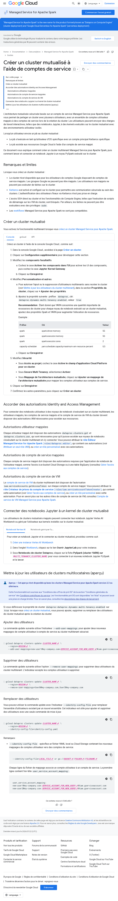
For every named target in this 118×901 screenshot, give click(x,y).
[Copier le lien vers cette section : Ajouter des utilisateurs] (37, 622)
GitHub (64, 845)
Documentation (18, 52)
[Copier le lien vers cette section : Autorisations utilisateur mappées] (51, 427)
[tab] (10, 236)
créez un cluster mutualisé (37, 610)
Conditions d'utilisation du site (62, 877)
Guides (10, 55)
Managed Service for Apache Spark (32, 12)
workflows (19, 210)
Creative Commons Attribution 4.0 (79, 820)
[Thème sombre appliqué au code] (106, 639)
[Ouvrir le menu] (4, 3)
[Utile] (108, 52)
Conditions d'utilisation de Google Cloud (96, 877)
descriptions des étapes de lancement (81, 599)
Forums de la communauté (44, 845)
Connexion (109, 3)
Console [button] (10, 237)
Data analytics (34, 52)
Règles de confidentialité (35, 877)
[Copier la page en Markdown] (83, 69)
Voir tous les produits (12, 845)
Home (5, 52)
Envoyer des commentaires (97, 63)
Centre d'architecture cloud (73, 862)
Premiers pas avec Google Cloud (69, 851)
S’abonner (49, 887)
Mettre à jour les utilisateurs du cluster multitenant (48, 288)
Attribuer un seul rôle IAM (16, 447)
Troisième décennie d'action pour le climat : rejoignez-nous (31, 881)
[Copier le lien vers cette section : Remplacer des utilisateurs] (41, 699)
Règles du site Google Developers (82, 823)
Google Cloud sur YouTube (101, 859)
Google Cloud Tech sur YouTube (99, 865)
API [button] (33, 237)
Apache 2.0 (34, 823)
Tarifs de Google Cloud (13, 850)
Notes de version (39, 855)
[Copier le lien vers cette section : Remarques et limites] (39, 165)
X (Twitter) (94, 855)
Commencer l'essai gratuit (98, 12)
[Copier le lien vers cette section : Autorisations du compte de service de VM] (63, 477)
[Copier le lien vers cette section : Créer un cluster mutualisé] (48, 222)
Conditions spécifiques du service (35, 595)
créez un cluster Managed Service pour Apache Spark (86, 229)
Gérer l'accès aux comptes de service (45, 493)
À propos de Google (12, 877)
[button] (23, 236)
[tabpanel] (59, 317)
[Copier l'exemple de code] (111, 639)
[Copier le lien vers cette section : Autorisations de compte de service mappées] (67, 455)
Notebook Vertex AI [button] (15, 529)
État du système (39, 859)
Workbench (32, 547)
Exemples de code (69, 857)
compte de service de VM (20, 482)
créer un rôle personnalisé (47, 447)
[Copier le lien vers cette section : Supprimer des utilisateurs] (41, 661)
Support (35, 850)
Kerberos (14, 190)
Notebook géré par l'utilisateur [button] (44, 529)
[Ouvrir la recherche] (73, 3)
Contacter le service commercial (12, 860)
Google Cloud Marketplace (15, 855)
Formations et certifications (73, 866)
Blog (91, 845)
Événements (95, 850)
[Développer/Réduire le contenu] (21, 77)
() (52, 489)
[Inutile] (112, 52)
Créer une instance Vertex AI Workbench (33, 542)
